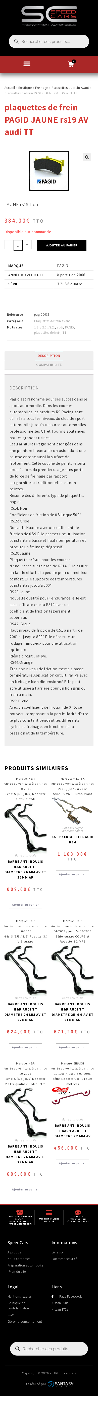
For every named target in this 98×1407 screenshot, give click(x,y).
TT (64, 332)
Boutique (25, 87)
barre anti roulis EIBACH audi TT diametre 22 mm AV (73, 1130)
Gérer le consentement (25, 1321)
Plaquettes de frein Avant (70, 87)
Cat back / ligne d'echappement (72, 829)
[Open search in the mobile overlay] (49, 41)
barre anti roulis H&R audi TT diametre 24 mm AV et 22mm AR (25, 1012)
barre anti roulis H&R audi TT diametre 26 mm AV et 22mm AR (25, 869)
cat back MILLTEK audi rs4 (72, 839)
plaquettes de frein (47, 332)
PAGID (69, 327)
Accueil (10, 87)
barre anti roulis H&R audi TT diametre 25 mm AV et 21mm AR (72, 1012)
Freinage (41, 87)
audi (60, 327)
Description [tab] (49, 355)
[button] (27, 64)
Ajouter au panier (61, 245)
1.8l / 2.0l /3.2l (44, 327)
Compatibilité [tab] (49, 364)
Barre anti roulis (25, 855)
